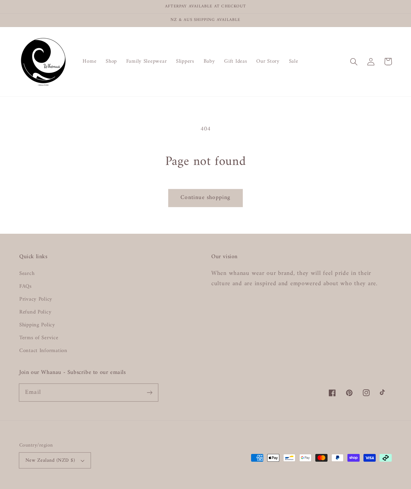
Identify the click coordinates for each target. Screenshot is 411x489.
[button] (354, 61)
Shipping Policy (37, 325)
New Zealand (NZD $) (50, 460)
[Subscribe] (149, 392)
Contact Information (43, 351)
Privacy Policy (35, 299)
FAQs (25, 286)
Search (26, 273)
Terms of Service (38, 338)
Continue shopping (205, 198)
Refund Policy (35, 312)
